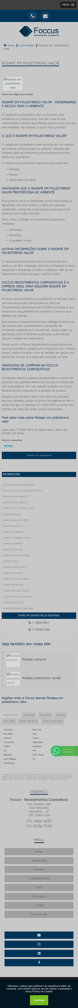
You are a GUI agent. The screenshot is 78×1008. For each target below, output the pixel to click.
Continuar (39, 1000)
